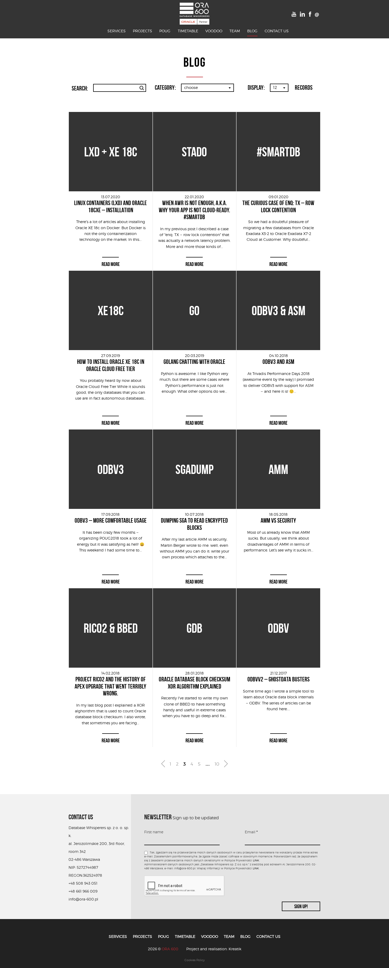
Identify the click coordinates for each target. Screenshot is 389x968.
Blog (252, 31)
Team (234, 31)
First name (153, 832)
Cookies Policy (194, 960)
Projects (142, 31)
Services (116, 31)
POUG (164, 31)
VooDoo (213, 31)
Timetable (188, 31)
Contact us (277, 31)
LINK (256, 860)
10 (217, 764)
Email (251, 832)
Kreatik (235, 949)
